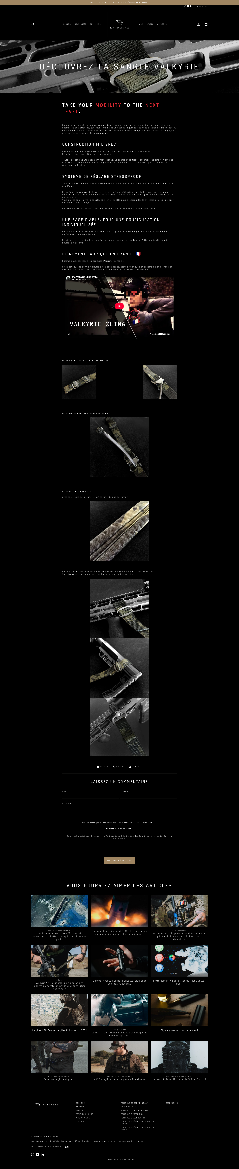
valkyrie (59, 980)
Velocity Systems (119, 1030)
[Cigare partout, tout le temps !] (179, 1010)
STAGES (150, 24)
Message (67, 803)
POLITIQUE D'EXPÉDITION (132, 1114)
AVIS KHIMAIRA (83, 1118)
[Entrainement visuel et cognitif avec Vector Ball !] (179, 961)
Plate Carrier (125, 1076)
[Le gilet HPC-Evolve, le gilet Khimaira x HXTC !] (59, 1010)
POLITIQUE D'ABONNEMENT (133, 1118)
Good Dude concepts (61, 930)
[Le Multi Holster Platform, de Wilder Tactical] (179, 1057)
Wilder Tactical (185, 1076)
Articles (123, 59)
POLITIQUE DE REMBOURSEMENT (135, 1110)
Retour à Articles (121, 860)
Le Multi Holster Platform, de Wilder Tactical (179, 1079)
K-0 (116, 1076)
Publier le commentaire (119, 828)
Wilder (174, 1076)
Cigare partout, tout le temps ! (179, 1030)
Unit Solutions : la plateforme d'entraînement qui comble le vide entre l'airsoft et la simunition (179, 936)
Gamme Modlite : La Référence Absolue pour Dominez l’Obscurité (119, 982)
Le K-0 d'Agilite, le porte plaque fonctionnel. (119, 1079)
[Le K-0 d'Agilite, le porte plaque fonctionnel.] (119, 1057)
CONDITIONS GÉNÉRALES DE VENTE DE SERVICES (138, 1128)
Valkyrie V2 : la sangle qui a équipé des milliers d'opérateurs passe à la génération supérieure (60, 986)
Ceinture (58, 1076)
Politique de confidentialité (119, 836)
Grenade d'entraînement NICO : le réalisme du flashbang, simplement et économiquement (119, 932)
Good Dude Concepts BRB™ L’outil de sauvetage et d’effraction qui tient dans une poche (60, 936)
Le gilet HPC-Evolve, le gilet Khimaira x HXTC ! (59, 1030)
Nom (64, 791)
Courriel (125, 791)
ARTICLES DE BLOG (84, 1114)
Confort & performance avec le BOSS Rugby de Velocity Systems (119, 1034)
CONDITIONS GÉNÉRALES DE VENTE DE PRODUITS (138, 1122)
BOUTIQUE (95, 24)
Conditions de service (149, 836)
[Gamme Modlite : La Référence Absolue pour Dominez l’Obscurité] (119, 961)
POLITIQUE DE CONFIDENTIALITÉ (135, 1103)
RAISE (140, 24)
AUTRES (161, 24)
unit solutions (179, 930)
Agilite (50, 1076)
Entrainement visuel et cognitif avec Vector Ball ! (179, 982)
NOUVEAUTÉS (80, 24)
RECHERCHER (172, 1103)
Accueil (114, 59)
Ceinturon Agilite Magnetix (60, 1079)
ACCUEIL (67, 24)
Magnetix (67, 1076)
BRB (49, 930)
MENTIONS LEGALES (130, 1107)
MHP (168, 1076)
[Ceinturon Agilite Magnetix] (59, 1057)
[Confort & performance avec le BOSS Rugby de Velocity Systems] (119, 1010)
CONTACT (80, 1121)
